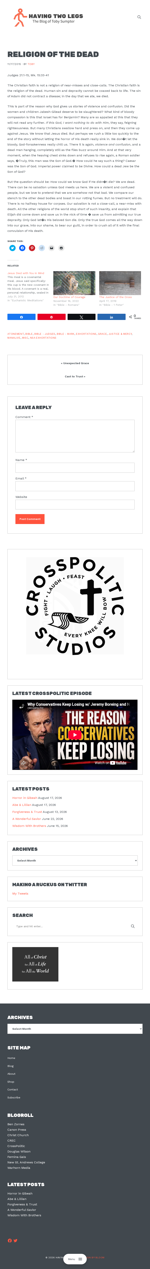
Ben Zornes (15, 1124)
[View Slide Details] (75, 606)
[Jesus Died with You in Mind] (30, 286)
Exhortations (86, 333)
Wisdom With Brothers (29, 826)
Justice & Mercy (120, 333)
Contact (12, 1089)
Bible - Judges (44, 333)
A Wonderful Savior (26, 819)
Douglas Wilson (18, 1151)
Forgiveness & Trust (27, 812)
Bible (29, 333)
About (11, 1073)
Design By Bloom (92, 1257)
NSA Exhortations (43, 337)
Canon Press (16, 1129)
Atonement (15, 333)
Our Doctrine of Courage (69, 297)
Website (21, 497)
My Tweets (20, 893)
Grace (102, 333)
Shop (10, 1081)
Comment (24, 417)
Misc (25, 337)
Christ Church (18, 1135)
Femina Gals (16, 1157)
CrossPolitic (16, 1146)
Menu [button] (71, 1259)
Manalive (13, 337)
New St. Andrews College (26, 1162)
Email (21, 478)
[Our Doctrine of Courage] (74, 283)
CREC (11, 1140)
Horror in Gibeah (24, 798)
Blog (10, 1065)
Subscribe (13, 1097)
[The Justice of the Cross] (120, 283)
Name (21, 460)
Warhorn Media (18, 1168)
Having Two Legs (46, 17)
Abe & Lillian (21, 805)
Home (11, 1058)
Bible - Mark (65, 333)
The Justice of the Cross (115, 297)
